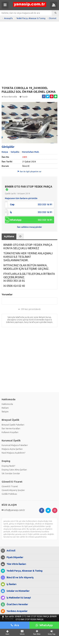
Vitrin (22, 634)
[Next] (55, 123)
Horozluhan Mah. (30, 152)
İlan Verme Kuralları (11, 428)
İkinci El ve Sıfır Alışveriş (20, 577)
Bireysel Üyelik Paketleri (13, 425)
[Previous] (3, 123)
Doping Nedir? (8, 466)
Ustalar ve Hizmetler (18, 591)
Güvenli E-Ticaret (10, 486)
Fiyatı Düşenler (15, 557)
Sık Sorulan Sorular (11, 473)
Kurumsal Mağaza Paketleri (15, 445)
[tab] (20, 236)
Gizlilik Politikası (9, 494)
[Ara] (55, 13)
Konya (5, 152)
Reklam (5, 408)
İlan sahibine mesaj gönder (29, 227)
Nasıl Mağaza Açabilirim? (13, 453)
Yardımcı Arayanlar (17, 611)
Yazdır (25, 97)
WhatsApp (46, 625)
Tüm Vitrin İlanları (16, 564)
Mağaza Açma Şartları (12, 449)
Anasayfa (8, 18)
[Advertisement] (29, 54)
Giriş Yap (51, 634)
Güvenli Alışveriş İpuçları (13, 490)
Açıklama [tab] (9, 236)
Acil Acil (11, 550)
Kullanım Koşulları (10, 432)
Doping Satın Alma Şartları (14, 469)
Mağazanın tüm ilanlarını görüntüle (21, 198)
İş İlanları (11, 584)
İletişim (5, 411)
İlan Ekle (36, 634)
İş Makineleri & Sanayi (19, 597)
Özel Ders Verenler (17, 604)
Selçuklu (15, 152)
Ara (16, 625)
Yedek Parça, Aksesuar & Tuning (30, 18)
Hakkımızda (7, 404)
